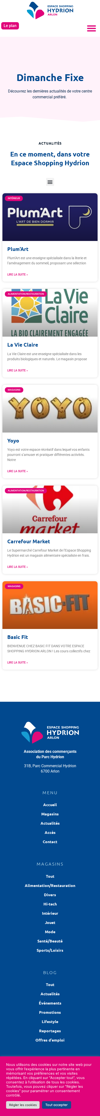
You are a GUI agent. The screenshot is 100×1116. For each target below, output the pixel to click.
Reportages (50, 1030)
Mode (50, 931)
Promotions (50, 1012)
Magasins (50, 813)
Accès (50, 832)
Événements (50, 1002)
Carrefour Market (28, 541)
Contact (50, 841)
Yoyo (13, 440)
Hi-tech (50, 903)
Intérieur (50, 913)
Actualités (50, 823)
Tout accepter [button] (56, 1105)
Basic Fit (17, 637)
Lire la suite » (17, 274)
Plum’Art (17, 249)
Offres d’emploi (50, 1039)
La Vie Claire (22, 344)
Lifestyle (50, 1021)
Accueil (50, 804)
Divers (50, 894)
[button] (91, 28)
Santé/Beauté (50, 940)
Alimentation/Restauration (50, 885)
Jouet (50, 922)
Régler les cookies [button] (23, 1105)
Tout (50, 876)
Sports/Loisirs (50, 950)
